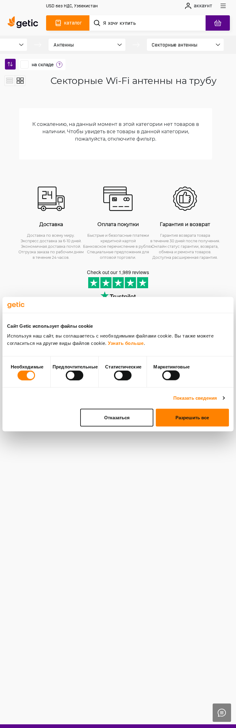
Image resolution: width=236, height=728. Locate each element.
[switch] (74, 375)
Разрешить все (192, 417)
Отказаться (117, 417)
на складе (43, 64)
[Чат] (222, 712)
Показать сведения (195, 398)
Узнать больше (126, 342)
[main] (24, 23)
